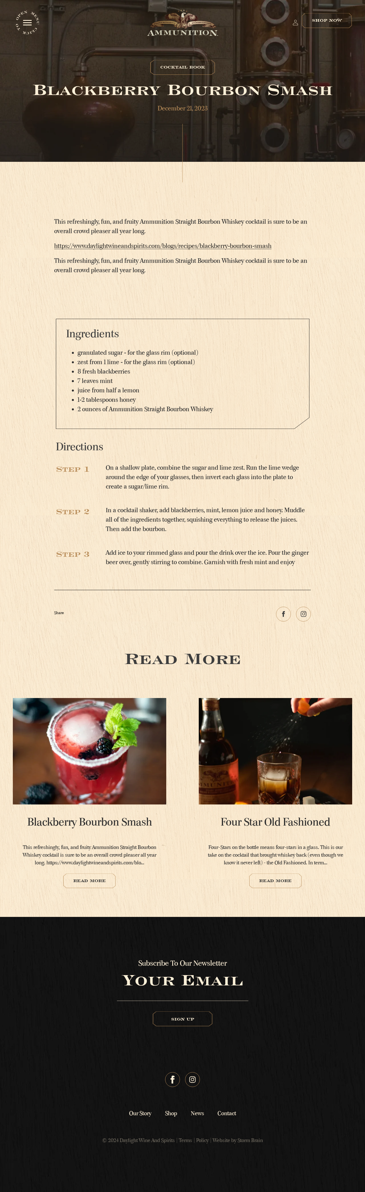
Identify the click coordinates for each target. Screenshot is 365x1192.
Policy (203, 1140)
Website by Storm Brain (238, 1140)
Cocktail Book (182, 67)
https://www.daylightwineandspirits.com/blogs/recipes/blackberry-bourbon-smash (162, 246)
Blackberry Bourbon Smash (89, 822)
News (197, 1113)
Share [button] (59, 612)
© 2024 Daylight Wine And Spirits (138, 1140)
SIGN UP (182, 1019)
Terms (186, 1140)
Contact (227, 1113)
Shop (171, 1113)
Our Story (140, 1113)
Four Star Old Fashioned (275, 822)
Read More (89, 881)
